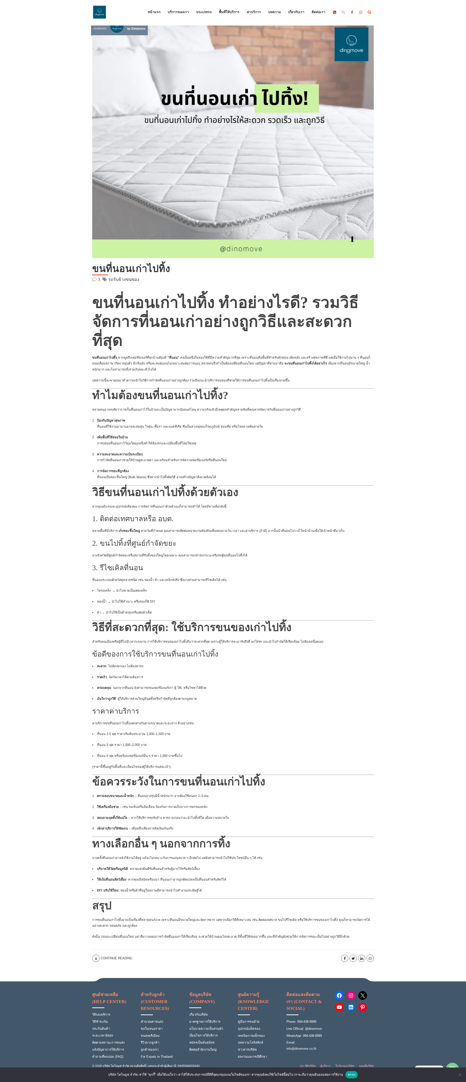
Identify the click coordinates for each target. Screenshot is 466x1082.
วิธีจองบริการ (101, 1014)
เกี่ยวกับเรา (296, 12)
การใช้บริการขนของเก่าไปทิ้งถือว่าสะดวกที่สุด (178, 641)
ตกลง (351, 1074)
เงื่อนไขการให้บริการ (203, 1035)
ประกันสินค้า (101, 1028)
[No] (460, 1074)
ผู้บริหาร (325, 1066)
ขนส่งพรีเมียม (150, 1036)
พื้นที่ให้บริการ (229, 12)
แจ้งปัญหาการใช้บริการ (108, 1049)
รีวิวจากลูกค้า (150, 1042)
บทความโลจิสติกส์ (250, 1042)
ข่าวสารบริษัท (247, 1049)
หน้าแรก (154, 12)
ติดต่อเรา (318, 12)
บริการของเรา (178, 12)
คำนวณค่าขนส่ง (152, 1021)
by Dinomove (136, 28)
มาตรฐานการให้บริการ (204, 1021)
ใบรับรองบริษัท (344, 1066)
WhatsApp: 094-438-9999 (304, 1036)
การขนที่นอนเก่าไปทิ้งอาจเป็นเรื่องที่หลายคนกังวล (126, 920)
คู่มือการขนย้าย (248, 1021)
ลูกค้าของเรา (149, 1049)
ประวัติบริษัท (308, 1066)
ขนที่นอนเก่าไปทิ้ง (131, 268)
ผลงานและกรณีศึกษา (252, 1056)
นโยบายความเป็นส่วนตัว (206, 1028)
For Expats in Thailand (157, 1056)
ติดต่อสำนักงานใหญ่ (202, 1049)
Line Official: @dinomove (304, 1028)
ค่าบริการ (254, 12)
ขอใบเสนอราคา (152, 1028)
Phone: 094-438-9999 (301, 1021)
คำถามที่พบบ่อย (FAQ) (107, 1056)
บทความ (274, 12)
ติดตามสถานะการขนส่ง (108, 1042)
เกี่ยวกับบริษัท (198, 1014)
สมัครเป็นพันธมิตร (202, 1042)
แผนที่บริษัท (366, 1066)
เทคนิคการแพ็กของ (251, 1036)
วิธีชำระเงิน (100, 1021)
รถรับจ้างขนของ (123, 279)
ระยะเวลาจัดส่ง (102, 1035)
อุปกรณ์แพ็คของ (249, 1028)
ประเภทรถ (204, 12)
